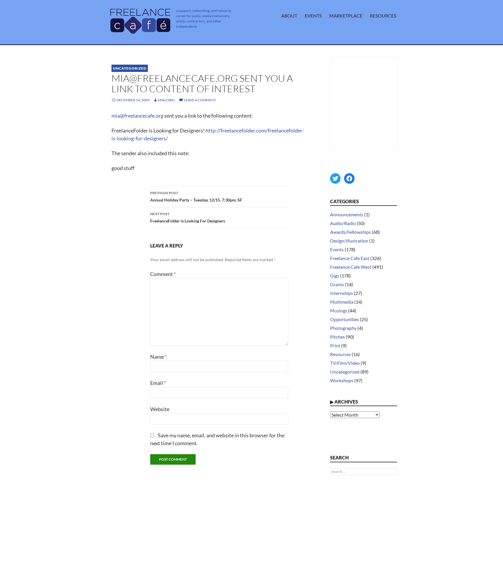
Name (158, 356)
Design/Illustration (349, 240)
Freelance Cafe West (350, 267)
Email (158, 383)
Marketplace (345, 15)
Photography (343, 328)
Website (159, 409)
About (289, 15)
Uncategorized (129, 68)
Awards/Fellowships (350, 232)
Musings (338, 310)
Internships (341, 293)
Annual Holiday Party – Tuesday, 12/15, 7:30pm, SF (196, 196)
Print (335, 345)
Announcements (346, 214)
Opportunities (344, 319)
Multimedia (341, 302)
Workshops (341, 380)
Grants (337, 284)
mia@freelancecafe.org (137, 115)
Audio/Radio (343, 223)
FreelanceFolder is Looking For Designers (187, 217)
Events (313, 15)
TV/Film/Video (345, 363)
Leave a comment (200, 100)
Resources (383, 15)
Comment (163, 274)
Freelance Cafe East (349, 258)
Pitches (337, 336)
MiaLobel (166, 100)
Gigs (334, 275)
